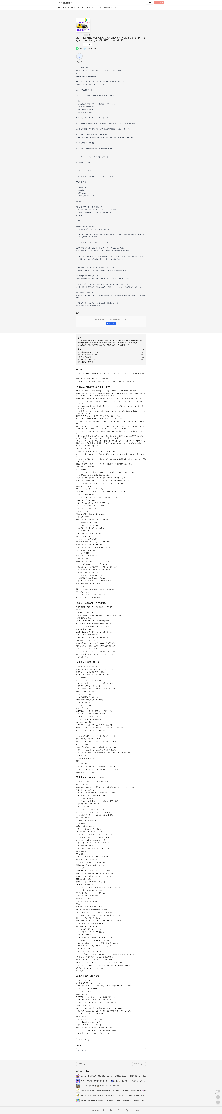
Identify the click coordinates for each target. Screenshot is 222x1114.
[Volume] (97, 1110)
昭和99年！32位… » (139, 1064)
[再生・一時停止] (111, 1110)
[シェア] (80, 44)
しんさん (79, 61)
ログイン (149, 2)
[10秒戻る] (103, 1110)
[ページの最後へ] (218, 1102)
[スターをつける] (77, 44)
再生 (80, 48)
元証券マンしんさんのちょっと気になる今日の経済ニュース (77, 8)
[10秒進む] (119, 1110)
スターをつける (81, 1040)
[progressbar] (111, 1106)
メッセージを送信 (91, 48)
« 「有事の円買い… (83, 1064)
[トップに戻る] (218, 1097)
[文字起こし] (90, 35)
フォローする (87, 44)
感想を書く (112, 323)
